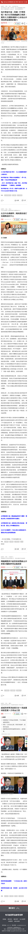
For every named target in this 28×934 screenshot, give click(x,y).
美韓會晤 (21, 896)
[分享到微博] (26, 746)
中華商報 (20, 195)
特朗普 (11, 896)
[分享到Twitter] (26, 743)
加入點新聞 (22, 919)
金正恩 (6, 896)
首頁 (5, 1)
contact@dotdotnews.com (21, 925)
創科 (3, 543)
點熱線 (4, 919)
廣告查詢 (10, 919)
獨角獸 (11, 541)
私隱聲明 (10, 921)
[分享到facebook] (26, 739)
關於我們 (16, 919)
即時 (17, 1)
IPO (22, 541)
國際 (2, 713)
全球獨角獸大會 (11, 1)
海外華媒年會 (4, 22)
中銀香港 (7, 690)
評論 (22, 1)
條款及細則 (17, 921)
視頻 (20, 1)
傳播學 (6, 541)
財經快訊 (3, 567)
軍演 (16, 896)
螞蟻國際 (13, 690)
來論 (2, 219)
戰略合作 (19, 690)
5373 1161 (9, 925)
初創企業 (17, 541)
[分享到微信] (26, 741)
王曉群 (14, 195)
